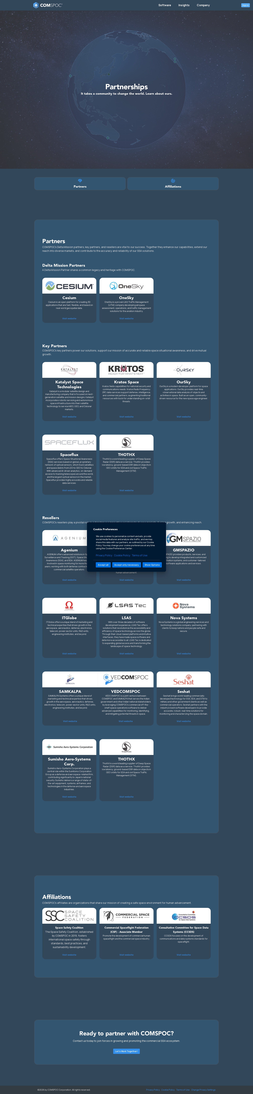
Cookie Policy (122, 555)
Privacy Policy (104, 555)
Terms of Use (139, 555)
